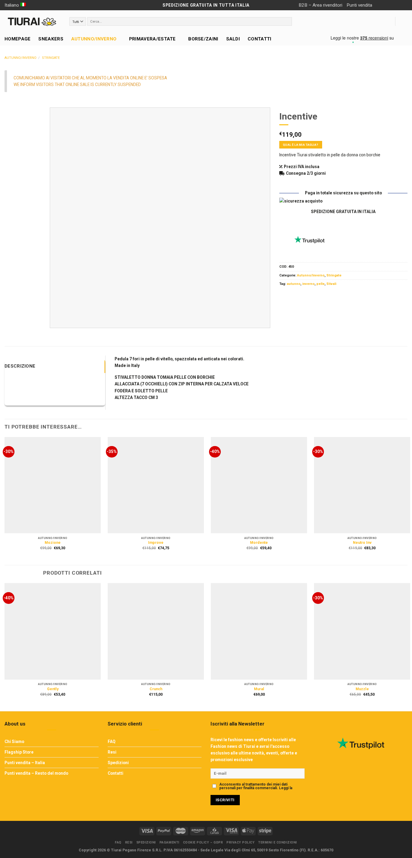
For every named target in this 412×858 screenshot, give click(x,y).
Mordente (259, 543)
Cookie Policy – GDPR (203, 842)
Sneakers (50, 39)
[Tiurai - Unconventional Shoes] (32, 21)
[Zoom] (57, 321)
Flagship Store (19, 752)
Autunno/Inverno (94, 39)
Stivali (331, 284)
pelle (320, 284)
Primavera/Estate (152, 39)
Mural (259, 689)
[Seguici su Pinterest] (403, 5)
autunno (293, 284)
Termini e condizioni (277, 842)
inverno (308, 284)
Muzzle (362, 689)
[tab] (55, 366)
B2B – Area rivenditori (320, 5)
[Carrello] (404, 21)
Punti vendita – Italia (25, 762)
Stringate (51, 58)
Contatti (259, 39)
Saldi (233, 39)
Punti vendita (359, 5)
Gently (53, 689)
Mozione (53, 543)
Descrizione (20, 366)
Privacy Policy (231, 791)
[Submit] (287, 21)
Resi (112, 752)
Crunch (156, 689)
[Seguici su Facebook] (378, 5)
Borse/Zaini (203, 39)
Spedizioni (118, 762)
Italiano (12, 5)
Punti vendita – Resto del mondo (36, 773)
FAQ (112, 741)
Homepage (17, 39)
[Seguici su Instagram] (387, 5)
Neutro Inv (362, 543)
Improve (155, 543)
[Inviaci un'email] (395, 5)
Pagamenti (169, 842)
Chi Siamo (14, 741)
